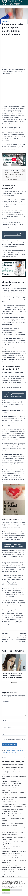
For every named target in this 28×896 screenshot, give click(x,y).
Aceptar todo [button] (6, 890)
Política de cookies (11, 887)
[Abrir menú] (25, 3)
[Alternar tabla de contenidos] (22, 170)
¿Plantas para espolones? (12, 172)
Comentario (6, 701)
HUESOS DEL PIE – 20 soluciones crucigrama (14, 802)
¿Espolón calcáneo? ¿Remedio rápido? (13, 176)
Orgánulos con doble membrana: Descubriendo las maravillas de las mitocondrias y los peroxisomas (11, 783)
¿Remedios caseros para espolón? (14, 174)
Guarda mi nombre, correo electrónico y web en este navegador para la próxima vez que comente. (14, 739)
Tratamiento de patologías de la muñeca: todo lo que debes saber (7, 637)
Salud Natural (6, 21)
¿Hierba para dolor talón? (14, 179)
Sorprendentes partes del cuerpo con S (12, 767)
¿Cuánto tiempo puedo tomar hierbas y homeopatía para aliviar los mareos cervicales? (13, 675)
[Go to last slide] (4, 667)
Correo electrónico (8, 727)
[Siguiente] (24, 667)
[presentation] (14, 662)
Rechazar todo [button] (6, 892)
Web (4, 734)
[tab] (11, 682)
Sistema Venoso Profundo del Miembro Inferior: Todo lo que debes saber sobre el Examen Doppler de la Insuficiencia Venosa (13, 867)
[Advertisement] (14, 52)
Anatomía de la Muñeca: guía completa (12, 764)
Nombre (5, 721)
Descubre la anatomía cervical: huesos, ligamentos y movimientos (21, 637)
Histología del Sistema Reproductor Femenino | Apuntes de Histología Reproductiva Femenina (11, 772)
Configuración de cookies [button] (16, 890)
